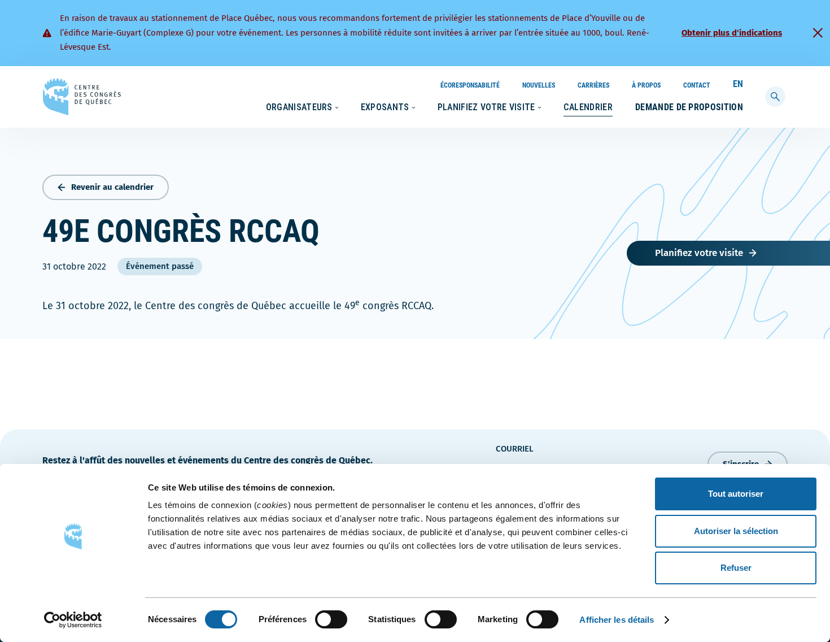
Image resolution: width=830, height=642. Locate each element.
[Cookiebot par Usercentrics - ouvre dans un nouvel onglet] (73, 619)
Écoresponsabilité (470, 85)
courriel (515, 449)
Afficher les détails (616, 619)
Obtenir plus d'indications (732, 33)
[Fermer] (817, 32)
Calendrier (588, 107)
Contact (696, 85)
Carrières (593, 85)
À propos (646, 85)
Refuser (736, 567)
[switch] (331, 619)
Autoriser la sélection (736, 531)
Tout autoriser (735, 493)
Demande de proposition (689, 107)
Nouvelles (538, 85)
